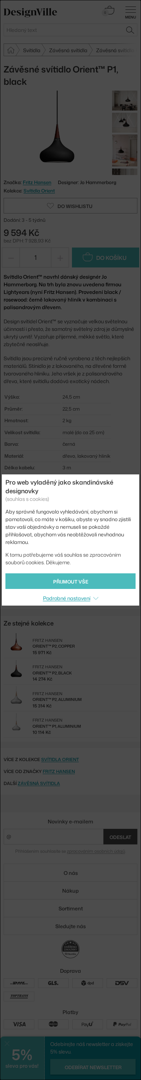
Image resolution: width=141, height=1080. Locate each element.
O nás (71, 872)
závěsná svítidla (39, 783)
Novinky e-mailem (70, 821)
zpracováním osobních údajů (96, 851)
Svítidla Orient (39, 190)
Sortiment (71, 908)
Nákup (70, 890)
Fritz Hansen (59, 771)
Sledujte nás (70, 926)
